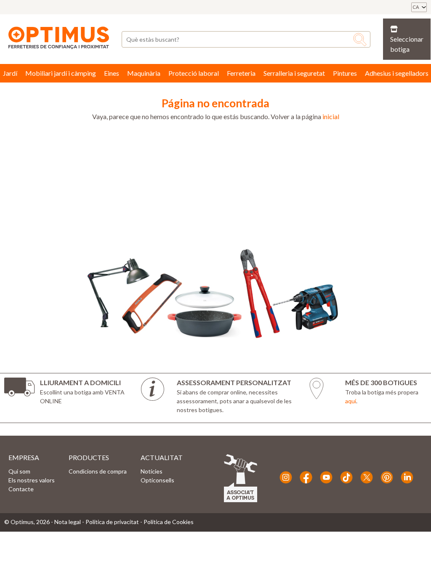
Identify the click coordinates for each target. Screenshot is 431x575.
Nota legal (67, 521)
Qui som (19, 471)
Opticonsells (157, 480)
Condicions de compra (98, 471)
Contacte (21, 488)
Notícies (151, 471)
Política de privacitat (112, 521)
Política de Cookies (169, 521)
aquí (350, 401)
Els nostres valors (31, 480)
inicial (330, 116)
